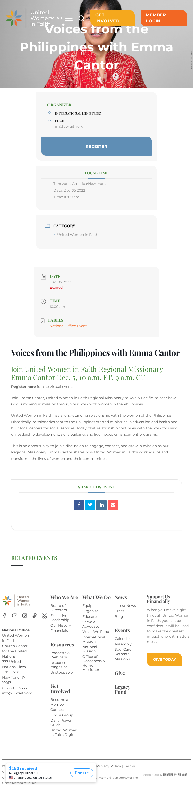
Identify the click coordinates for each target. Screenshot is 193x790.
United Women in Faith (77, 234)
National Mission (89, 649)
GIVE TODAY (164, 659)
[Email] (113, 505)
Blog (119, 616)
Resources (62, 644)
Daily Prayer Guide (61, 722)
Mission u (123, 659)
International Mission (93, 639)
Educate (89, 616)
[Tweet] (90, 505)
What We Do (96, 597)
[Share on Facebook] (79, 505)
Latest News (125, 605)
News (121, 597)
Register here (23, 386)
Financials (59, 630)
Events (122, 630)
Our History (60, 625)
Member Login (156, 18)
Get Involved (107, 18)
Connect (57, 709)
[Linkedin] (101, 505)
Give (120, 672)
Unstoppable (61, 672)
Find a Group (61, 715)
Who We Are (64, 597)
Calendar (122, 638)
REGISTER (97, 146)
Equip (87, 605)
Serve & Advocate (90, 624)
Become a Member (59, 702)
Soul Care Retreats (123, 651)
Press (119, 611)
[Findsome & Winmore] (165, 774)
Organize (90, 611)
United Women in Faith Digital (63, 732)
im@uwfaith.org (69, 126)
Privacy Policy (109, 766)
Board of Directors (58, 607)
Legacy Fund (122, 689)
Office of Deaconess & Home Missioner (93, 663)
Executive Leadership (59, 617)
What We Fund (95, 631)
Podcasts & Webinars (60, 655)
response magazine (59, 664)
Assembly (123, 644)
